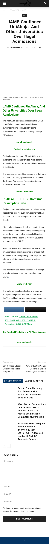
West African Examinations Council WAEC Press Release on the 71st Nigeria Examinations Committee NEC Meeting (32, 410)
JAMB (24, 10)
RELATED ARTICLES (12, 381)
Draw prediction (24, 284)
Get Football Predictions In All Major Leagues (24, 332)
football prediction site (24, 149)
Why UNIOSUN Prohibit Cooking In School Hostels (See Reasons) (36, 369)
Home (5, 10)
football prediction (24, 191)
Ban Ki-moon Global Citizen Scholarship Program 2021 (12, 369)
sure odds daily (24, 342)
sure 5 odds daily (24, 142)
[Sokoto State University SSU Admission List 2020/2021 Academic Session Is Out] (9, 391)
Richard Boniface (16, 47)
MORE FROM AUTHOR (34, 381)
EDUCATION (14, 10)
